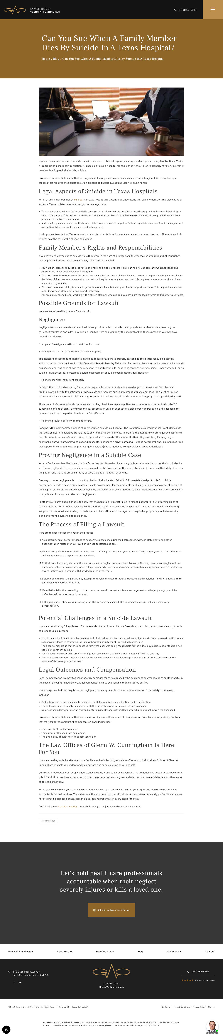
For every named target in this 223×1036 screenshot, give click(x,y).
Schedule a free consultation (113, 910)
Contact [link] (210, 951)
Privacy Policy (199, 1007)
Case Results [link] (64, 951)
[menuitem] (21, 951)
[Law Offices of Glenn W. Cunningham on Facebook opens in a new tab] (14, 982)
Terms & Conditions (182, 1007)
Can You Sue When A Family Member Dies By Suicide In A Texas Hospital (113, 59)
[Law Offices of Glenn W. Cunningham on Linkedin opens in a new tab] (20, 982)
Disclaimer (166, 1007)
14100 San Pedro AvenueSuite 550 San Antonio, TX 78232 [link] (31, 973)
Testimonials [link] (174, 951)
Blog (56, 59)
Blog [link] (140, 951)
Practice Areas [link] (105, 951)
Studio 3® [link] (84, 1007)
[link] (186, 10)
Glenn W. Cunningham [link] (21, 951)
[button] (6, 1030)
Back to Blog (48, 820)
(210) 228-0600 (153, 1025)
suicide (78, 199)
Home (46, 59)
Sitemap (211, 1007)
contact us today (67, 806)
